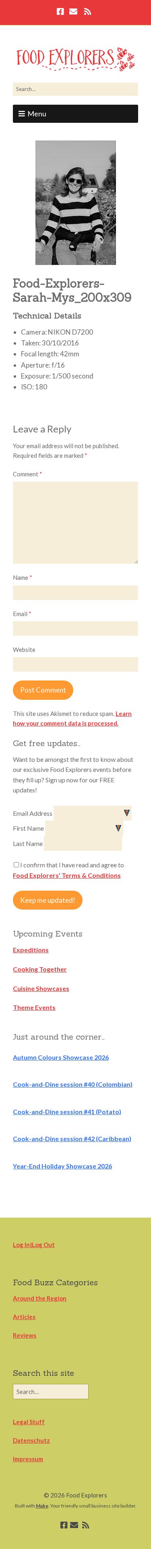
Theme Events (34, 1007)
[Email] (73, 12)
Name (22, 577)
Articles (24, 1316)
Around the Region (39, 1298)
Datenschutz (31, 1440)
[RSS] (88, 12)
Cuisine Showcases (41, 988)
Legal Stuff (29, 1421)
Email (22, 613)
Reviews (24, 1335)
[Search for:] (75, 89)
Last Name (28, 843)
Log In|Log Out (34, 1244)
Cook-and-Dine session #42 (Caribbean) (72, 1138)
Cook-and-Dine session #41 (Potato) (67, 1111)
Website (24, 649)
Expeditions (31, 949)
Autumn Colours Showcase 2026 (61, 1057)
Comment (27, 474)
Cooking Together (40, 969)
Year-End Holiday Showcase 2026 (62, 1166)
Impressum (28, 1458)
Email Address (33, 813)
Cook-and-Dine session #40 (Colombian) (72, 1084)
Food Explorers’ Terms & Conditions (67, 875)
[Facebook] (61, 12)
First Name (29, 828)
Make (42, 1506)
